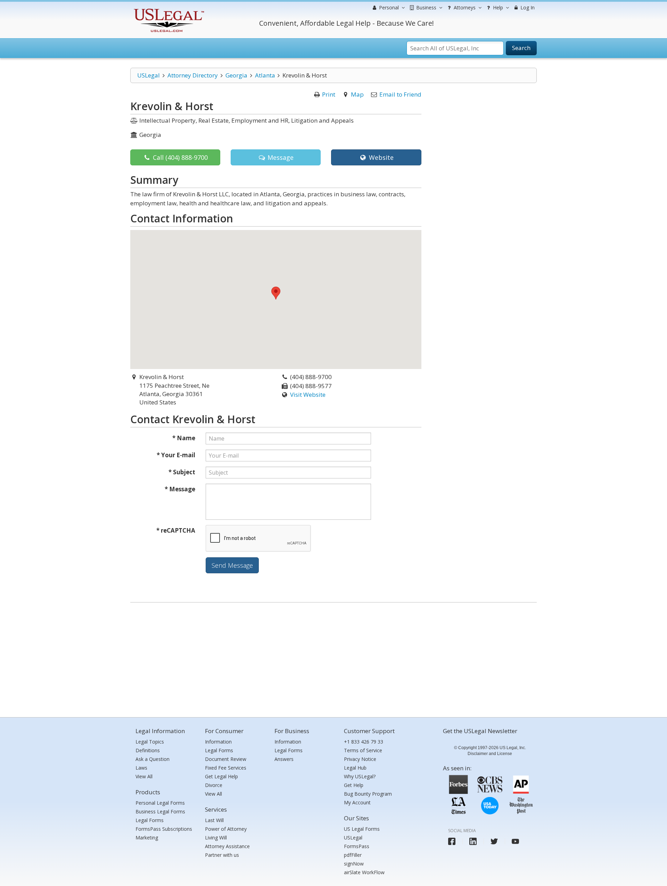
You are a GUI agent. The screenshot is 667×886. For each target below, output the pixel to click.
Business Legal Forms (160, 811)
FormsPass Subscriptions (163, 829)
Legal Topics (149, 741)
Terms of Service (363, 750)
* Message (180, 489)
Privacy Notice (360, 759)
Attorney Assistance (227, 846)
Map (357, 94)
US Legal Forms (362, 829)
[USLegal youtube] (515, 841)
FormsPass (356, 846)
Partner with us (222, 855)
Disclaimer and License (490, 753)
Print (328, 94)
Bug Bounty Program (368, 793)
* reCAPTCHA (175, 530)
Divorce (213, 785)
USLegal (148, 75)
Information (218, 741)
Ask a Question (152, 759)
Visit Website (308, 395)
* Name (183, 438)
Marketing (146, 837)
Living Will (216, 837)
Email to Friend (400, 94)
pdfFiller (353, 855)
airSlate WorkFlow (364, 872)
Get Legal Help (221, 776)
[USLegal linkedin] (473, 841)
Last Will (214, 820)
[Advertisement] (333, 658)
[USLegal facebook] (451, 841)
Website (380, 157)
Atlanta (265, 75)
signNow (354, 863)
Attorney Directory (192, 75)
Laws (141, 767)
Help (497, 7)
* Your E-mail (176, 455)
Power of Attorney (226, 829)
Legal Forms (149, 820)
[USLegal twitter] (494, 841)
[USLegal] (168, 10)
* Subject (181, 472)
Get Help (353, 785)
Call (179, 157)
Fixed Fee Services (225, 767)
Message (280, 157)
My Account (357, 802)
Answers (284, 759)
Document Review (225, 759)
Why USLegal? (360, 776)
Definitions (147, 750)
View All (144, 776)
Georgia (236, 75)
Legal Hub (355, 767)
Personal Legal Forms (160, 802)
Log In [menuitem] (527, 7)
